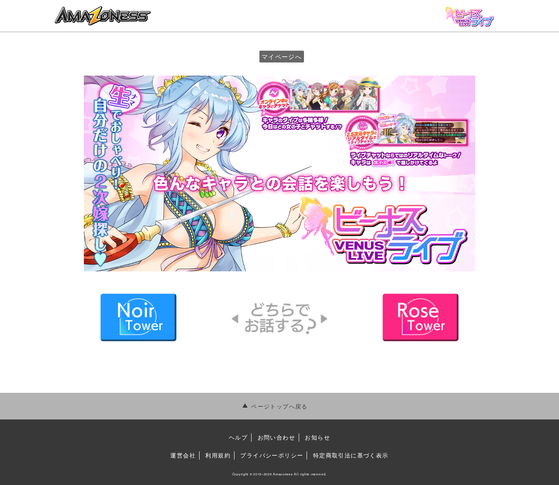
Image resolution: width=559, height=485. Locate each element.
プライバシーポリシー (271, 455)
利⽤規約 (218, 455)
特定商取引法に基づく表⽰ (351, 455)
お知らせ (317, 437)
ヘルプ (238, 437)
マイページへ (282, 56)
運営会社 (183, 455)
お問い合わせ (276, 437)
